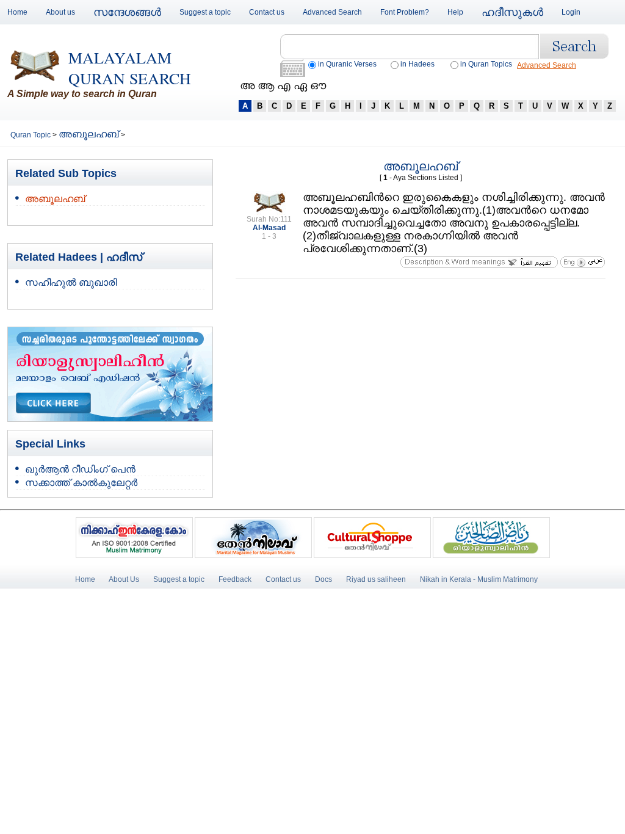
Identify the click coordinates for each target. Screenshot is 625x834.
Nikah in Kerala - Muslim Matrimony (479, 579)
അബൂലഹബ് (90, 134)
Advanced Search (332, 12)
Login (571, 12)
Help (455, 12)
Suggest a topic (205, 12)
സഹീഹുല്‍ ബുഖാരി (71, 282)
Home (17, 12)
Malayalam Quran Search (129, 68)
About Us (124, 579)
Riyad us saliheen (376, 579)
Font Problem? (404, 12)
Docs (323, 579)
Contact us (266, 12)
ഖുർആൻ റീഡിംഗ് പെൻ (80, 469)
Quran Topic (31, 135)
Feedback (236, 579)
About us (60, 12)
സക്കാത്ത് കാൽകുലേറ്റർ (81, 482)
